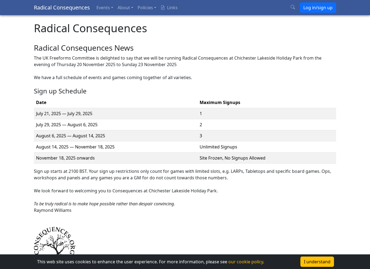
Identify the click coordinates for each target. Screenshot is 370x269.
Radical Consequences (62, 7)
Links (172, 8)
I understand (317, 262)
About (124, 8)
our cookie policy (245, 262)
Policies (145, 8)
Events (103, 8)
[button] (185, 261)
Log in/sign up (318, 8)
